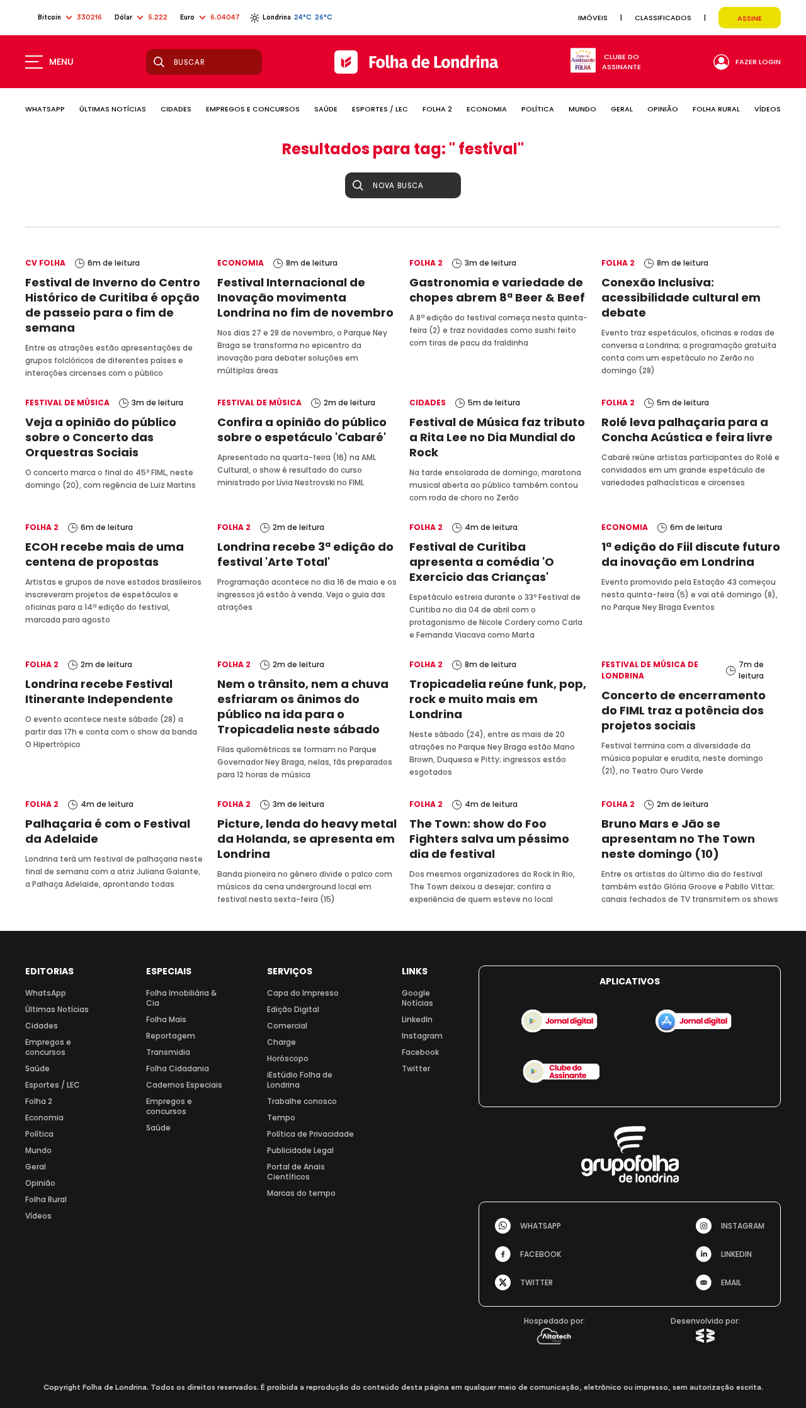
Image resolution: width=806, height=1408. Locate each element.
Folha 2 (38, 1101)
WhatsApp (45, 993)
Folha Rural (46, 1199)
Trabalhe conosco (302, 1101)
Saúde (37, 1068)
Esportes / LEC (52, 1084)
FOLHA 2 (437, 109)
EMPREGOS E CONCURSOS (253, 109)
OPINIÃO (662, 109)
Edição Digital (293, 1009)
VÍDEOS (767, 109)
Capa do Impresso (303, 993)
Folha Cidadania (177, 1068)
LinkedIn (417, 1019)
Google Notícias (417, 998)
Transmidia (168, 1052)
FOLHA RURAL (716, 109)
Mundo (38, 1150)
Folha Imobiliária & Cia (181, 998)
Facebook (420, 1052)
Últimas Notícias (57, 1009)
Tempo (281, 1117)
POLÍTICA (537, 109)
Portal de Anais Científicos (296, 1171)
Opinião (40, 1183)
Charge (281, 1042)
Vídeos (38, 1215)
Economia (44, 1117)
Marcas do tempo (301, 1193)
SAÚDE (326, 109)
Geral (35, 1166)
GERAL (622, 109)
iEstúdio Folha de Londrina (299, 1079)
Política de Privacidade (310, 1134)
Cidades (41, 1025)
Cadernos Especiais (184, 1084)
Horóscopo (288, 1058)
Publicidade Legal (300, 1150)
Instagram (422, 1035)
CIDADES (176, 109)
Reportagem (170, 1035)
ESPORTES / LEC (380, 109)
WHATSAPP (45, 109)
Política (39, 1134)
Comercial (287, 1025)
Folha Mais (166, 1019)
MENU (61, 61)
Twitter (416, 1068)
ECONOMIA (487, 109)
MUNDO (582, 109)
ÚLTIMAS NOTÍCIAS (112, 109)
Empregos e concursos (48, 1047)
